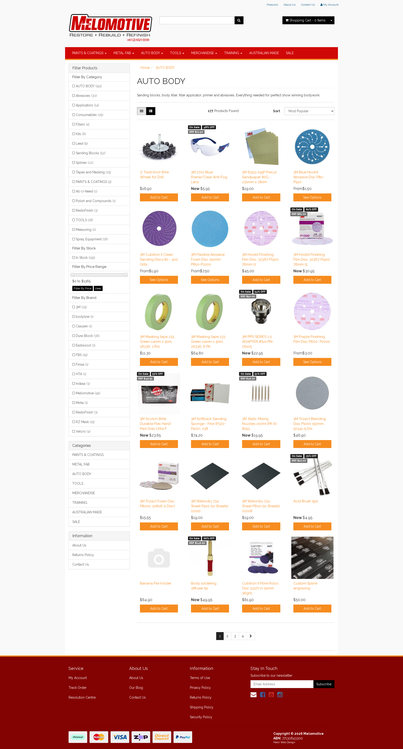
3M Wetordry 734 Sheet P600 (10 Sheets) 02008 (261, 506)
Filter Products (84, 68)
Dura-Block (88, 336)
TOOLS (176, 53)
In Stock (85, 257)
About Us (289, 4)
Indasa (83, 383)
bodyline (85, 316)
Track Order (78, 688)
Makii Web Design (284, 742)
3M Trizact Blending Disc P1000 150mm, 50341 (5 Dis (309, 424)
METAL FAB (123, 53)
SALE (290, 53)
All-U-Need (86, 191)
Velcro (83, 431)
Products (272, 4)
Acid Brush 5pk (305, 501)
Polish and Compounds (96, 201)
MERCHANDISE (203, 53)
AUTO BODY (151, 53)
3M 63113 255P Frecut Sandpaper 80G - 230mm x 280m (259, 177)
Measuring (86, 229)
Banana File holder (155, 583)
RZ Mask (85, 422)
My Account (78, 678)
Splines (84, 162)
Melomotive (88, 393)
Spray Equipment (92, 239)
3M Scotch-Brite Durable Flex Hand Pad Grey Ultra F (155, 424)
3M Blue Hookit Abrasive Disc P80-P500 (308, 177)
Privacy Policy (200, 688)
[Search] (238, 20)
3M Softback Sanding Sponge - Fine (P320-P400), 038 (208, 424)
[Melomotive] (111, 27)
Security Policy (201, 717)
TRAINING (232, 53)
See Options (312, 197)
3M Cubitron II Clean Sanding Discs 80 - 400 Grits (159, 259)
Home (145, 68)
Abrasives (86, 96)
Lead (82, 143)
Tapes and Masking (93, 172)
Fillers (83, 124)
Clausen (84, 326)
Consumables (89, 115)
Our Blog (136, 688)
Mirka (82, 403)
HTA (81, 374)
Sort (276, 111)
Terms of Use (200, 678)
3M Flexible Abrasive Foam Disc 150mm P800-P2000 (208, 259)
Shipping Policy (201, 707)
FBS (82, 355)
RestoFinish (87, 210)
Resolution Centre (82, 697)
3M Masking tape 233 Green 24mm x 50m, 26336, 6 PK (208, 342)
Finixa (82, 364)
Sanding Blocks (90, 153)
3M (81, 307)
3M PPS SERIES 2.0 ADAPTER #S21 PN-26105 (258, 342)
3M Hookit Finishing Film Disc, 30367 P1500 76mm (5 (311, 259)
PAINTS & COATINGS (88, 53)
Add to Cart (158, 197)
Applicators (87, 105)
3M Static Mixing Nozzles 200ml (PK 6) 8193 (259, 424)
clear (98, 288)
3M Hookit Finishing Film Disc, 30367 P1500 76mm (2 (260, 259)
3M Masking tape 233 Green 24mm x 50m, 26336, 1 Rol (157, 342)
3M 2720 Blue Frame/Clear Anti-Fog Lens (209, 177)
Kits (81, 134)
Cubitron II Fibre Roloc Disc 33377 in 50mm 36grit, (260, 588)
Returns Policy (83, 555)
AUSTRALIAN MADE (264, 53)
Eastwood (85, 345)
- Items (307, 20)
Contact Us (308, 4)
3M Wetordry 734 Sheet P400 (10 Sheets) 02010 (209, 506)
